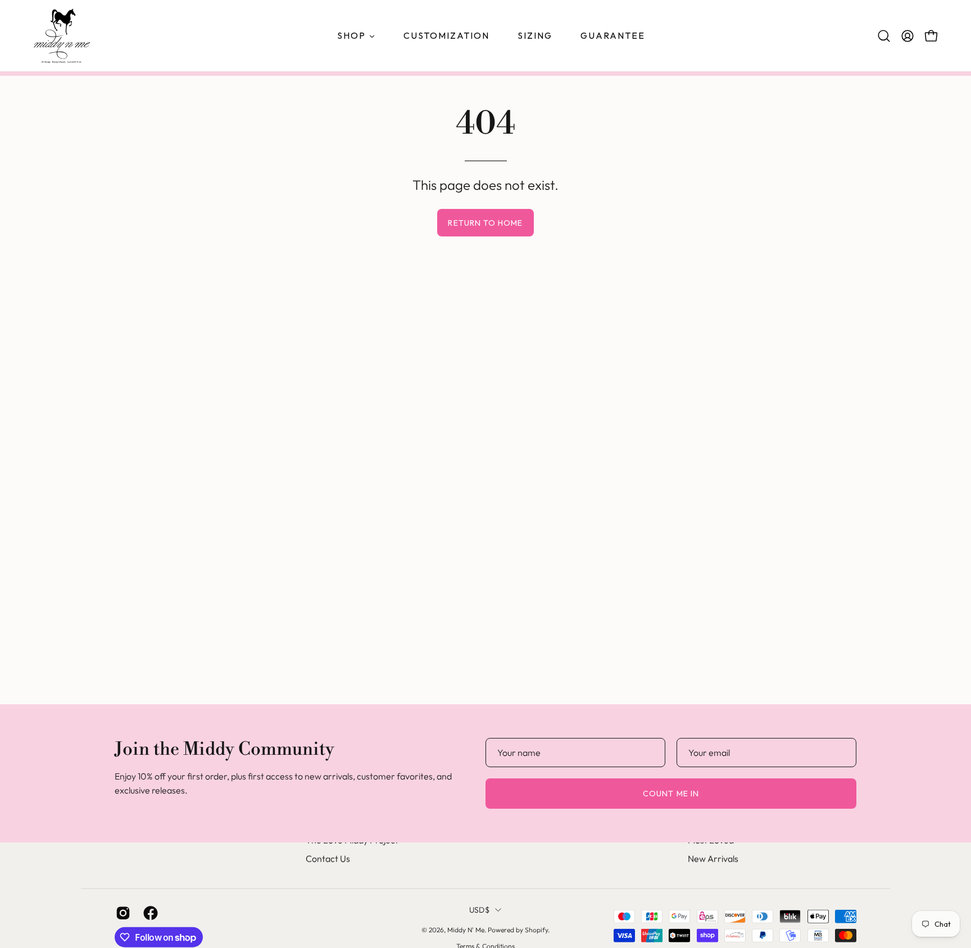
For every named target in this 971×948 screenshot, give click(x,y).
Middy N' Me (465, 930)
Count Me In (671, 794)
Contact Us (328, 858)
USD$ (479, 910)
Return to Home (485, 223)
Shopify (536, 930)
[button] (884, 36)
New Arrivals (713, 858)
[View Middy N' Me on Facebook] (148, 913)
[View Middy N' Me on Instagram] (121, 913)
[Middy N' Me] (62, 35)
